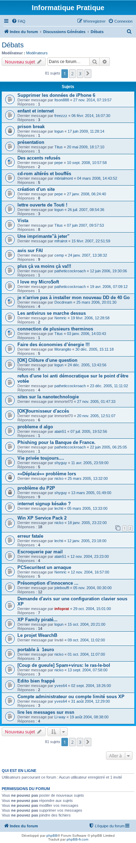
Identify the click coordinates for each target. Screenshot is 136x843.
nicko (58, 478)
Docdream (63, 302)
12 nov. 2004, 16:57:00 (90, 572)
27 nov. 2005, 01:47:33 (96, 401)
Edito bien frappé (36, 681)
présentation (30, 142)
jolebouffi (61, 588)
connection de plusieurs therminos (55, 328)
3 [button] (80, 73)
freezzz (60, 116)
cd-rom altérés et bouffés (44, 173)
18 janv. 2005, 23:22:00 (87, 523)
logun (58, 131)
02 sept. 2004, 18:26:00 (91, 686)
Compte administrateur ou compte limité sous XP (70, 696)
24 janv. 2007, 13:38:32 (87, 255)
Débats (13, 45)
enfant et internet (35, 111)
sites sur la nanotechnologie (48, 396)
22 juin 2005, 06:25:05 (108, 447)
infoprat (61, 609)
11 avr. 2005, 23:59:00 (89, 463)
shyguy (60, 463)
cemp (59, 255)
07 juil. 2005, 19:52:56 (88, 431)
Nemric (60, 318)
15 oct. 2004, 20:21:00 (86, 624)
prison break (31, 126)
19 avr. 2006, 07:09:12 (109, 286)
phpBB (52, 835)
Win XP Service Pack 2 (42, 518)
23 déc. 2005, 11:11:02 (109, 386)
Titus (58, 147)
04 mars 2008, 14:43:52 (97, 178)
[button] (87, 73)
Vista (22, 220)
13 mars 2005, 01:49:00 (91, 493)
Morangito (62, 349)
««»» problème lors (46, 473)
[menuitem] (18, 21)
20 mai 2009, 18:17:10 (85, 147)
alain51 (60, 431)
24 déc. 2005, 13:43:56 (87, 365)
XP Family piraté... (37, 619)
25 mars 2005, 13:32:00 (88, 478)
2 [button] (72, 73)
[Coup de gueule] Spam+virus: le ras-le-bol (63, 665)
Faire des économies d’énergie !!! (53, 344)
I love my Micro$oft (38, 281)
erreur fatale (30, 536)
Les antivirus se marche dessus (51, 313)
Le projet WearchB (37, 635)
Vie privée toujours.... (40, 458)
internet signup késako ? (44, 503)
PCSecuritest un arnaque (44, 567)
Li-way (60, 717)
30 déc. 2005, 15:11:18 (94, 349)
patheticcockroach (70, 271)
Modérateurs (37, 53)
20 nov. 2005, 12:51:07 (96, 416)
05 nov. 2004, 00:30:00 (92, 588)
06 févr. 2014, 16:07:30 (90, 116)
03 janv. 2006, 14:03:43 (86, 333)
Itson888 (61, 100)
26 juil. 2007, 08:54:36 (86, 210)
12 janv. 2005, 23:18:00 (86, 541)
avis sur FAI (30, 250)
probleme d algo (35, 426)
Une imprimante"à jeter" (43, 236)
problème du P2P (36, 488)
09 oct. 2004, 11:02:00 (86, 640)
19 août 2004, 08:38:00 (89, 717)
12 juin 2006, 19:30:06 (108, 271)
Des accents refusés (38, 158)
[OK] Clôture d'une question (47, 360)
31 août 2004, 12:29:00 (90, 701)
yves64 (60, 686)
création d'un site (36, 189)
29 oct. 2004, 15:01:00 (92, 609)
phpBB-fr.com (77, 839)
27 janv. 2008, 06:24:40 (86, 194)
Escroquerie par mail (40, 551)
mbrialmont (63, 178)
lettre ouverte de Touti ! (42, 205)
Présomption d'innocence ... (47, 583)
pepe (58, 163)
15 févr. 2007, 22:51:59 (90, 241)
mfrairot (60, 241)
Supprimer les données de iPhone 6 (56, 95)
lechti (58, 508)
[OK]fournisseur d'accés (43, 411)
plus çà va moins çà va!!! (44, 266)
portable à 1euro (35, 649)
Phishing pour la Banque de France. (56, 442)
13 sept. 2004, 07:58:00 (87, 670)
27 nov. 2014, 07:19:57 (92, 100)
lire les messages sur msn (45, 712)
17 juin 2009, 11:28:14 (86, 131)
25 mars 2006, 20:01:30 (96, 302)
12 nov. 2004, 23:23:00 (89, 556)
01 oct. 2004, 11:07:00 (86, 654)
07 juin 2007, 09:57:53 (85, 225)
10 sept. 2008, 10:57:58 (87, 163)
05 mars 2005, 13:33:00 (87, 508)
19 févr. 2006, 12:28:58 (90, 318)
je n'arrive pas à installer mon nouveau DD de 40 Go (73, 297)
